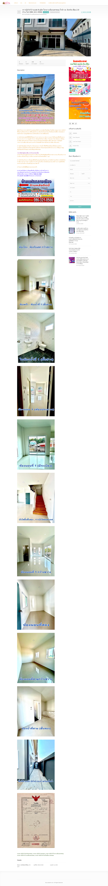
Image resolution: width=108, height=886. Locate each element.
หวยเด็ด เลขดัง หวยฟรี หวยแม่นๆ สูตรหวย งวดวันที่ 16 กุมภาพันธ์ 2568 (82, 230)
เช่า (25, 3)
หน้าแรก (16, 3)
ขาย (21, 3)
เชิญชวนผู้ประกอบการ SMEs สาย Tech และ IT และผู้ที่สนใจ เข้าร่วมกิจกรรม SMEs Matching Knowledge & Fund (82, 219)
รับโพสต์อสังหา (43, 3)
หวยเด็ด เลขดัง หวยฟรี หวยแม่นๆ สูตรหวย (57, 3)
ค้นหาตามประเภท (32, 3)
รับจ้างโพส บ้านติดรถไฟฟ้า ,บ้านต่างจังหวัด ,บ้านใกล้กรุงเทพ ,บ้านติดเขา (74, 250)
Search (79, 206)
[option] (54, 37)
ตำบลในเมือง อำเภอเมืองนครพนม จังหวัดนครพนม (34, 14)
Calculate (72, 150)
